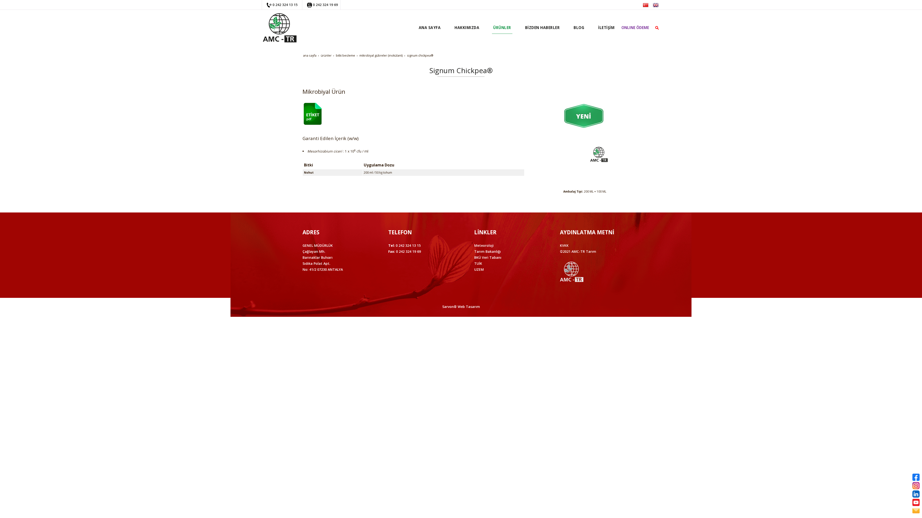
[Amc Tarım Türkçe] (645, 4)
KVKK (564, 245)
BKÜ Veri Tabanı (487, 257)
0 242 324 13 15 (285, 4)
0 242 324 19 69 (325, 4)
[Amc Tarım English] (655, 4)
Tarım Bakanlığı (487, 251)
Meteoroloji (484, 245)
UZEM (479, 269)
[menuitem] (430, 28)
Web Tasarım (469, 306)
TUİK (478, 263)
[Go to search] (657, 28)
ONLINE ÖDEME (635, 27)
